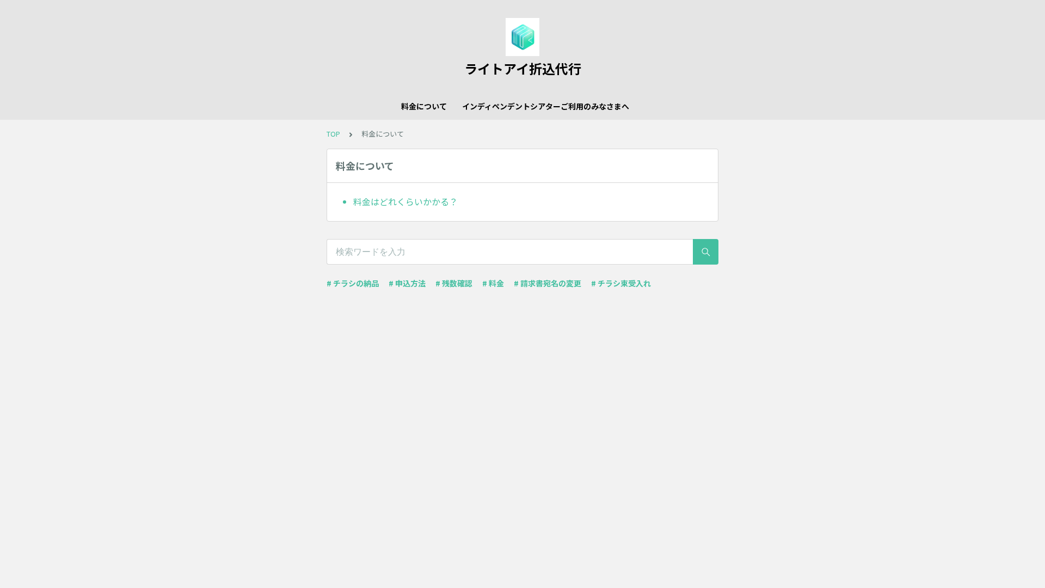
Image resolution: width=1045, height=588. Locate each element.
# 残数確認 (453, 283)
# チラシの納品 (353, 283)
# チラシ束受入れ (621, 283)
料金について (424, 106)
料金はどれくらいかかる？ (405, 201)
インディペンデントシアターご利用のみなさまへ (545, 106)
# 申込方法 (407, 283)
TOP (333, 133)
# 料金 (493, 283)
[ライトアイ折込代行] (522, 37)
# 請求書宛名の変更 (547, 283)
